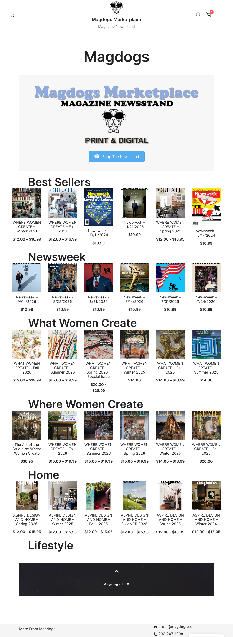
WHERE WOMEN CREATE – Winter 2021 (27, 226)
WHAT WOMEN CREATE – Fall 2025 (170, 367)
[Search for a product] (12, 15)
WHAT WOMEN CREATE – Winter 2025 (134, 367)
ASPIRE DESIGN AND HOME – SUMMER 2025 (134, 519)
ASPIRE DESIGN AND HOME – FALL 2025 (98, 519)
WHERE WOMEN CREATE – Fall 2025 (206, 448)
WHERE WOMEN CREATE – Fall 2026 (62, 448)
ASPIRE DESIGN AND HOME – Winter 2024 (206, 519)
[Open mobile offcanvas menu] (221, 15)
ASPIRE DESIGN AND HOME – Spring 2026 (27, 519)
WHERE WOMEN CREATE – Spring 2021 (170, 226)
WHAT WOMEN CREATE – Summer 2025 (206, 367)
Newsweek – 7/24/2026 (206, 299)
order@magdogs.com (177, 626)
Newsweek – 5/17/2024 (206, 232)
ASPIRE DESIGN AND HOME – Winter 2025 (62, 519)
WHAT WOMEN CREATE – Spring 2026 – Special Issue (98, 370)
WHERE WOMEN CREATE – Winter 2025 (170, 448)
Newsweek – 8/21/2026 (98, 299)
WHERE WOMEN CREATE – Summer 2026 (98, 448)
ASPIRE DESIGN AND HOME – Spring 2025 (170, 519)
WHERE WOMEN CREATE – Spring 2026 (134, 448)
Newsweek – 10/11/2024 (98, 232)
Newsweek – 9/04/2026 (27, 299)
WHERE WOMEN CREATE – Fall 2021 (62, 226)
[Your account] (198, 15)
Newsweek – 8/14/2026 (134, 299)
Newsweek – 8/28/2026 (62, 299)
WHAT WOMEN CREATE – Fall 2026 (27, 367)
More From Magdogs (37, 629)
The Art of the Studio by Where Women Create (27, 448)
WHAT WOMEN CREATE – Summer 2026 (63, 367)
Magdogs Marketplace (116, 19)
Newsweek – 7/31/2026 (170, 299)
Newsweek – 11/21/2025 (134, 224)
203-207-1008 (170, 634)
